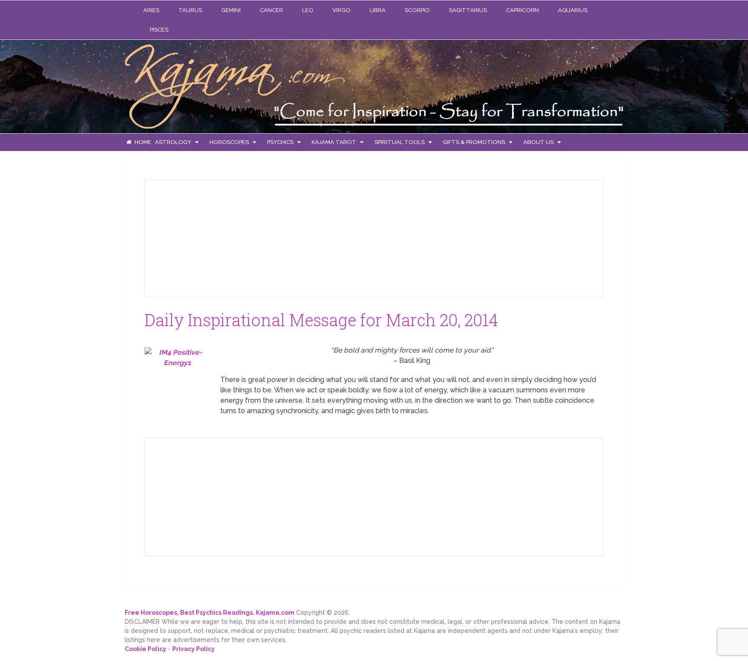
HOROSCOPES (229, 142)
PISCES (159, 29)
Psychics (280, 142)
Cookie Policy (145, 648)
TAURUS (190, 10)
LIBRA (378, 10)
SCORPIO (417, 10)
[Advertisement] (216, 237)
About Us (538, 142)
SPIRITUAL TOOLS (399, 142)
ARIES (151, 10)
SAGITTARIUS (468, 10)
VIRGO (341, 10)
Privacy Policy (193, 648)
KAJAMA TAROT (334, 142)
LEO (307, 10)
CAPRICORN (522, 10)
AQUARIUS (572, 10)
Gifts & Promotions (474, 142)
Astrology (173, 142)
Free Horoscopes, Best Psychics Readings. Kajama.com (209, 612)
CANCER (271, 10)
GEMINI (231, 10)
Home (142, 142)
